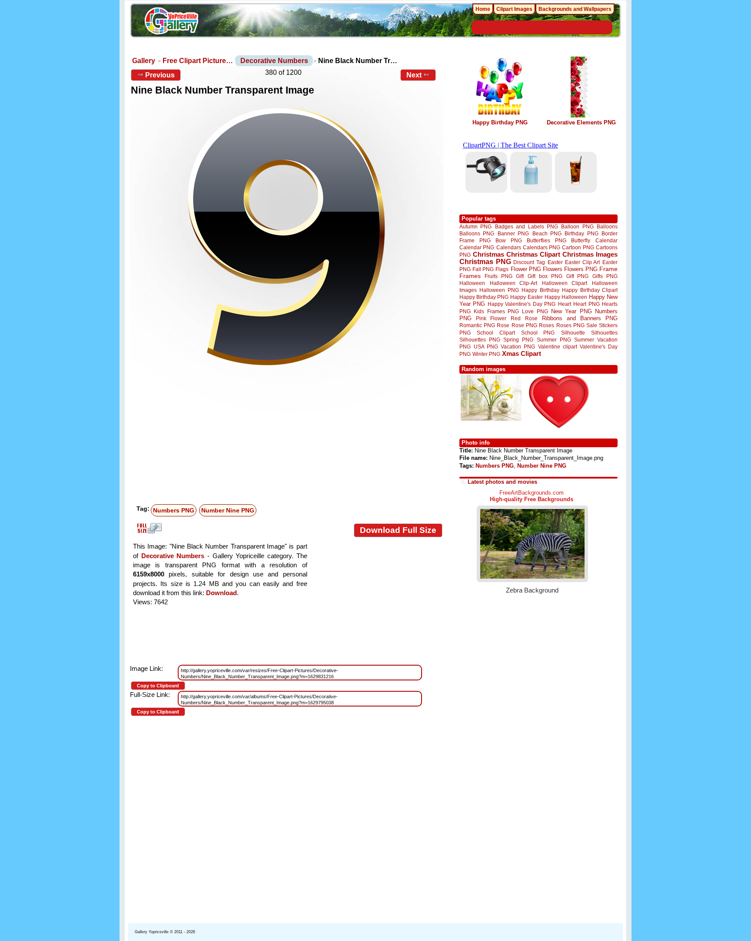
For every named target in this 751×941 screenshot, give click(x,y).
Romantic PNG (477, 325)
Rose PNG (524, 325)
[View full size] (286, 236)
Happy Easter (526, 297)
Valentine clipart (557, 346)
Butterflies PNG (546, 240)
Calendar (606, 240)
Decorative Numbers (274, 60)
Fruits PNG (498, 276)
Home (482, 9)
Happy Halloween (566, 297)
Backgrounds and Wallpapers (574, 9)
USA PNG (486, 346)
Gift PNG (577, 276)
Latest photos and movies (502, 482)
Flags (501, 269)
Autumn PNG (475, 226)
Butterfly (580, 240)
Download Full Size (398, 530)
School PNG (538, 332)
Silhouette (573, 332)
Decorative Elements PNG (581, 122)
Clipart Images (514, 9)
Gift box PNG (545, 276)
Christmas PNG (485, 261)
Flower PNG (526, 269)
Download (221, 592)
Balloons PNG (476, 233)
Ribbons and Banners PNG (580, 318)
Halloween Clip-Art (514, 283)
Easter (555, 262)
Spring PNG (518, 339)
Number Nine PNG (227, 510)
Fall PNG (483, 269)
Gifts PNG (605, 276)
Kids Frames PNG (496, 311)
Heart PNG (586, 304)
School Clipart (496, 332)
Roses (546, 325)
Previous (160, 75)
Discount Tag (529, 262)
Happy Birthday (540, 290)
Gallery (143, 60)
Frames (470, 276)
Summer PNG (554, 339)
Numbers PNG (173, 510)
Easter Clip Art (582, 262)
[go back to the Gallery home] (171, 22)
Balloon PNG (577, 226)
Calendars (508, 247)
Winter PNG (486, 354)
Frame (608, 269)
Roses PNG (570, 325)
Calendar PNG (476, 247)
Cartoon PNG (578, 247)
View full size (148, 528)
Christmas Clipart (533, 254)
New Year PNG (571, 311)
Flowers (552, 269)
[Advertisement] (288, 436)
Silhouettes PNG (479, 339)
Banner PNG (513, 233)
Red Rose (524, 318)
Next (414, 75)
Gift (520, 276)
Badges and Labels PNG (526, 226)
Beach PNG (547, 233)
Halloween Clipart (565, 283)
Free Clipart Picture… (198, 60)
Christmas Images (590, 254)
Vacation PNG (518, 346)
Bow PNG (508, 240)
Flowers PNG (581, 269)
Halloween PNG (498, 290)
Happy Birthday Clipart (590, 290)
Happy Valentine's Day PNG (521, 304)
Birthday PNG (581, 233)
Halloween (472, 283)
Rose (503, 325)
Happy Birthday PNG (500, 122)
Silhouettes (604, 332)
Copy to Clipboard (158, 685)
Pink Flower (491, 318)
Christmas (488, 254)
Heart (564, 304)
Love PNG (535, 311)
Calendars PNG (541, 247)
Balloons (607, 226)
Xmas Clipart (521, 353)
